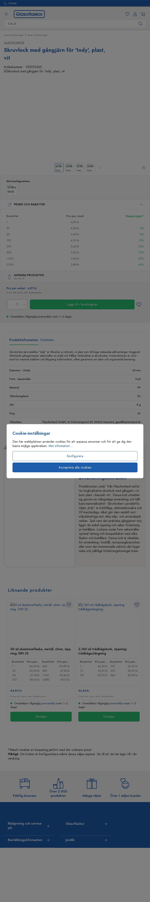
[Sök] (140, 24)
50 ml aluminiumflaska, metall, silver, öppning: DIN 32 (40, 651)
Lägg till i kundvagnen (82, 304)
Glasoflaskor (14, 43)
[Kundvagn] (142, 14)
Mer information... (61, 446)
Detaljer (41, 716)
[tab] (23, 341)
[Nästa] (99, 168)
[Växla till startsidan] (29, 14)
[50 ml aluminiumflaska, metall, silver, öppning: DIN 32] (41, 622)
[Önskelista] (126, 14)
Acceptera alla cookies (75, 467)
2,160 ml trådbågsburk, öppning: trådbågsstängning (102, 651)
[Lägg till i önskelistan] (139, 304)
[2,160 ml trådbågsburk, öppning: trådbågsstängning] (109, 622)
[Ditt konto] (134, 14)
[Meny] (6, 14)
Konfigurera (75, 456)
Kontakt (13, 3)
